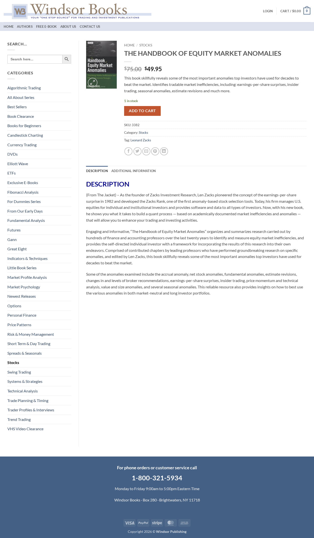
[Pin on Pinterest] (155, 151)
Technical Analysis (22, 391)
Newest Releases (21, 296)
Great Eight (17, 248)
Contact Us (90, 26)
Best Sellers (17, 106)
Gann (12, 239)
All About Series (20, 97)
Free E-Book (46, 26)
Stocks (13, 362)
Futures (14, 230)
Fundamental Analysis (26, 220)
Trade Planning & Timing (27, 400)
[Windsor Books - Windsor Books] (77, 10)
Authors (25, 26)
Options (14, 305)
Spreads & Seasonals (24, 353)
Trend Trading (19, 419)
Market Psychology (23, 286)
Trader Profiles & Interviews (30, 409)
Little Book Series (22, 267)
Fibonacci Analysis (23, 192)
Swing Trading (19, 372)
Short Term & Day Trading (28, 343)
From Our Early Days (25, 211)
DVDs (12, 154)
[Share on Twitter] (137, 151)
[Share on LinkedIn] (164, 151)
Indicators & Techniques (27, 258)
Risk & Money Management (30, 334)
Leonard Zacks (141, 140)
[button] (268, 11)
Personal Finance (21, 315)
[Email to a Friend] (146, 151)
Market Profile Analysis (27, 277)
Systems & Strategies (24, 381)
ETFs (11, 173)
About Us (68, 26)
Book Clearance (20, 116)
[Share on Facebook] (128, 151)
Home (8, 26)
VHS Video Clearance (25, 428)
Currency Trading (22, 144)
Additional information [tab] (133, 171)
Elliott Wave (17, 163)
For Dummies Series (24, 201)
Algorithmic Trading (24, 87)
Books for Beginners (24, 125)
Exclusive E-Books (22, 182)
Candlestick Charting (25, 135)
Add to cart (142, 110)
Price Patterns (19, 324)
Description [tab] (97, 171)
